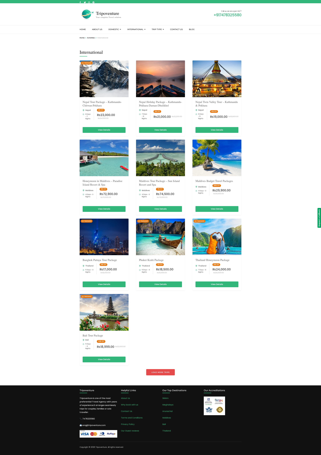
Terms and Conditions (132, 417)
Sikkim (165, 398)
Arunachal (167, 411)
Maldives (89, 190)
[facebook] (80, 2)
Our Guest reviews (130, 430)
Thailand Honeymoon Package (212, 260)
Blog (192, 29)
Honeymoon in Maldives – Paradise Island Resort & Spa (102, 182)
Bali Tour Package (93, 335)
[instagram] (89, 2)
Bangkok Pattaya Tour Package (100, 260)
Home (83, 29)
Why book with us (129, 404)
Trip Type (157, 29)
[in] (93, 2)
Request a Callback (319, 217)
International (135, 29)
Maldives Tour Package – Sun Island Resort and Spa (159, 182)
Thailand (89, 266)
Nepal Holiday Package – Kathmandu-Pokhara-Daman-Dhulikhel (160, 103)
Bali (87, 340)
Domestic (113, 29)
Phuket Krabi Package (151, 260)
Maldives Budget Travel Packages (214, 181)
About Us (97, 29)
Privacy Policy (128, 424)
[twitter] (85, 2)
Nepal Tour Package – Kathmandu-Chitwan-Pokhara (102, 103)
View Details (104, 129)
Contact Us (176, 29)
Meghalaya (167, 404)
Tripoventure (107, 13)
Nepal (88, 110)
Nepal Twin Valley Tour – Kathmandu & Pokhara (216, 103)
